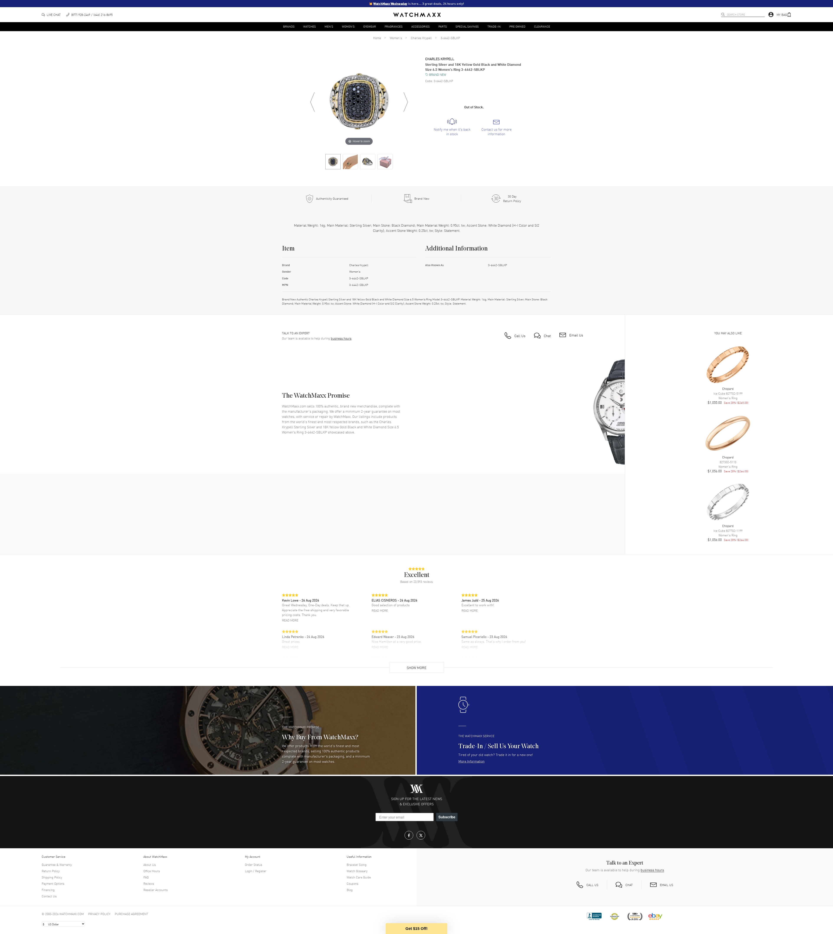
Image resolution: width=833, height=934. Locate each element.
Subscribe (446, 816)
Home (377, 37)
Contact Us (49, 896)
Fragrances (394, 26)
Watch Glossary (357, 870)
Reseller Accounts (155, 889)
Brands (289, 26)
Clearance (542, 26)
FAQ (146, 877)
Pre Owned (517, 26)
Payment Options (53, 883)
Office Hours (151, 870)
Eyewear (369, 26)
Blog (350, 889)
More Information (471, 761)
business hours (341, 338)
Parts (442, 26)
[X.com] (420, 835)
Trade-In (494, 26)
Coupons (352, 883)
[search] (723, 14)
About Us (149, 864)
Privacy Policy (99, 913)
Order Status (253, 864)
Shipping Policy (52, 877)
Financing (48, 889)
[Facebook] (409, 835)
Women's (348, 26)
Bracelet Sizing (357, 864)
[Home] (417, 15)
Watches (309, 26)
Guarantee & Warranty (57, 864)
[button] (784, 14)
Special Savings (467, 26)
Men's (329, 26)
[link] (452, 127)
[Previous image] (312, 102)
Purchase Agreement (131, 913)
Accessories (420, 26)
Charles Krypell (421, 37)
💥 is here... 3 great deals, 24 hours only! (416, 3)
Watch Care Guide (359, 877)
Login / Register (255, 870)
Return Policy (51, 870)
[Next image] (405, 102)
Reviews (148, 883)
